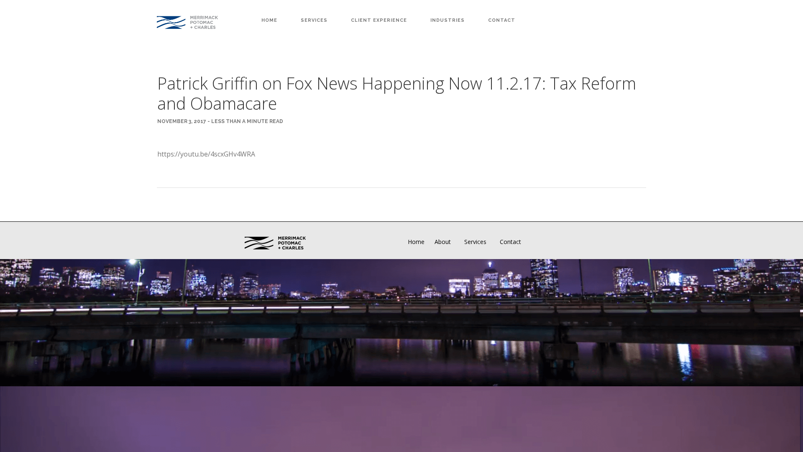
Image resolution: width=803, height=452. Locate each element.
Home (269, 20)
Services (314, 20)
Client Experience (379, 20)
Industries (447, 20)
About (443, 242)
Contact (501, 20)
